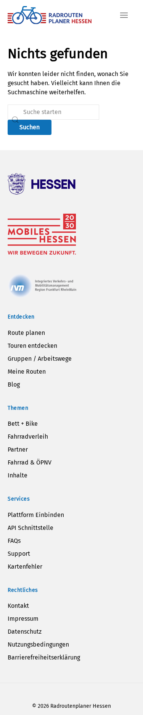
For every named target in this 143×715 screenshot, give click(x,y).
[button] (124, 15)
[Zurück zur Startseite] (50, 15)
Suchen (29, 127)
